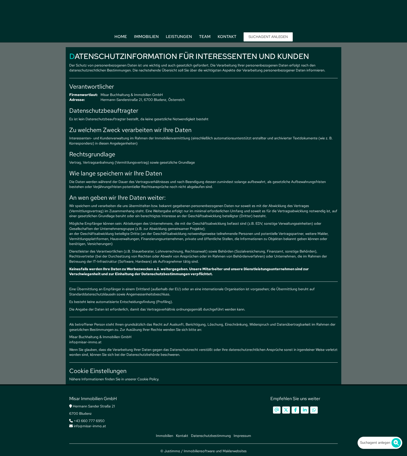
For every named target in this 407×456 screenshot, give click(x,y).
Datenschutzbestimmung (211, 435)
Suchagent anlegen (375, 442)
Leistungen (179, 36)
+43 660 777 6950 (89, 421)
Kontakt (227, 36)
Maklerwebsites (235, 451)
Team (205, 36)
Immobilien (146, 36)
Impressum (242, 435)
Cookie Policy (147, 379)
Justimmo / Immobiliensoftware (189, 451)
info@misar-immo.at (89, 426)
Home (120, 36)
